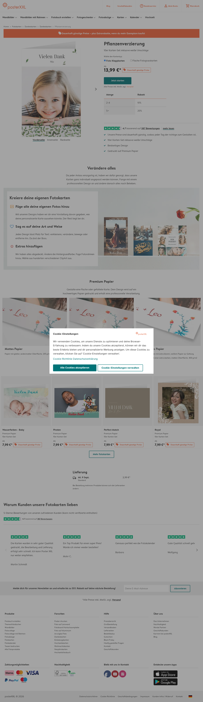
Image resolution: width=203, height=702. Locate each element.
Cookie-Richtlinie (62, 358)
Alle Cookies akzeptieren (74, 367)
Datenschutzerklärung (85, 358)
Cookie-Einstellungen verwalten (120, 367)
